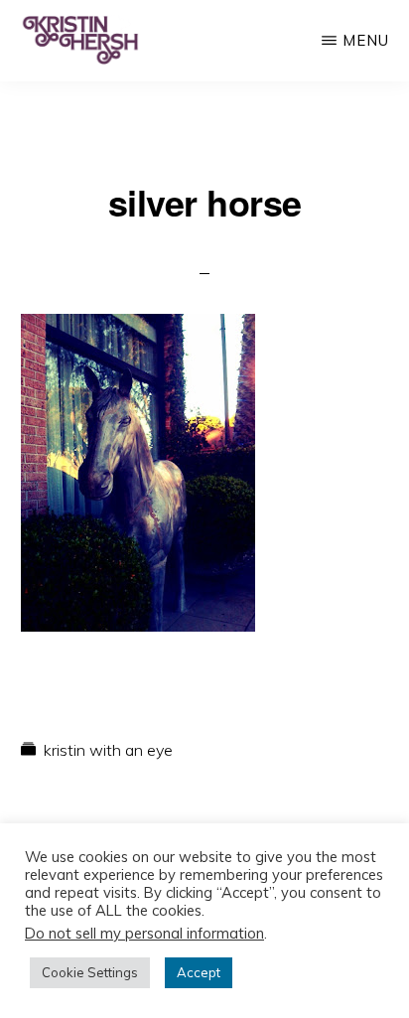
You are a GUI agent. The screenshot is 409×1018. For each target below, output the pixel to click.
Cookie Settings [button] (90, 972)
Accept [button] (198, 972)
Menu (365, 40)
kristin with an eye (108, 750)
